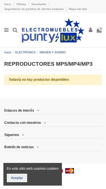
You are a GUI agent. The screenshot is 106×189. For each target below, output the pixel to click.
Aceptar (17, 178)
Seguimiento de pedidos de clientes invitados (34, 8)
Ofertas (21, 4)
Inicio (8, 4)
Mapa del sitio (78, 8)
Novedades (39, 4)
